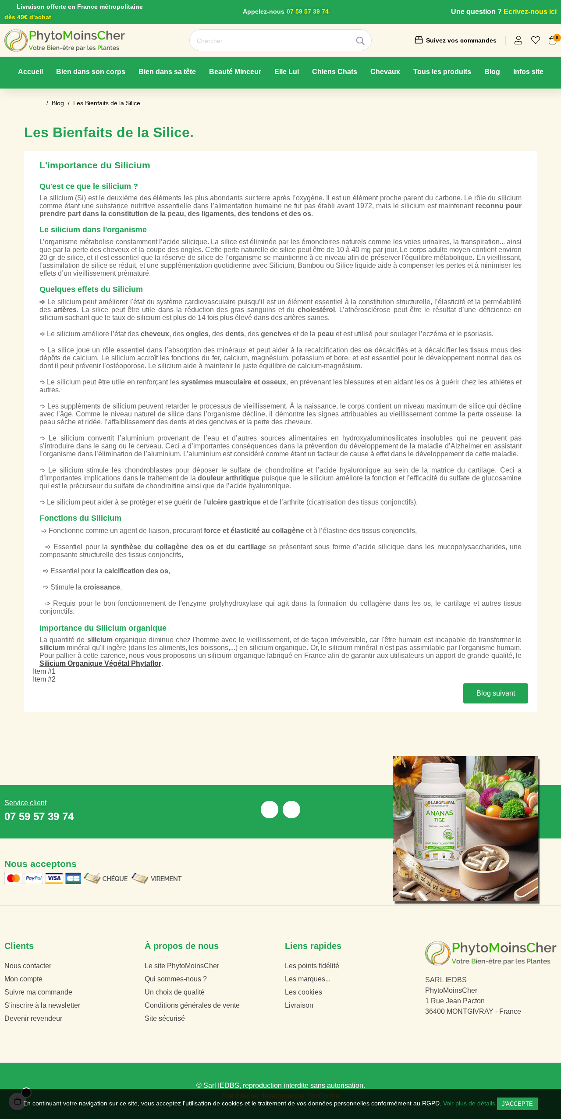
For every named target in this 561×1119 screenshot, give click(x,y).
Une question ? (476, 11)
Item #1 (44, 671)
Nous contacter (27, 966)
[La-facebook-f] (269, 809)
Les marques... (307, 979)
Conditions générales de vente (192, 1005)
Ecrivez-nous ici (530, 11)
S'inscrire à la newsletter (42, 1005)
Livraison (299, 1005)
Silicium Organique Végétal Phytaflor (100, 663)
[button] (495, 693)
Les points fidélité (312, 966)
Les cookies (303, 992)
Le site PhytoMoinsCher (182, 966)
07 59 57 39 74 (308, 11)
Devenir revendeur (33, 1018)
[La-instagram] (291, 809)
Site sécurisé (165, 1018)
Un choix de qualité (175, 992)
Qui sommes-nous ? (176, 979)
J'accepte (517, 1104)
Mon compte (23, 979)
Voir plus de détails (469, 1103)
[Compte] (518, 41)
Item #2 (44, 679)
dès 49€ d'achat (27, 17)
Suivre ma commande (38, 992)
